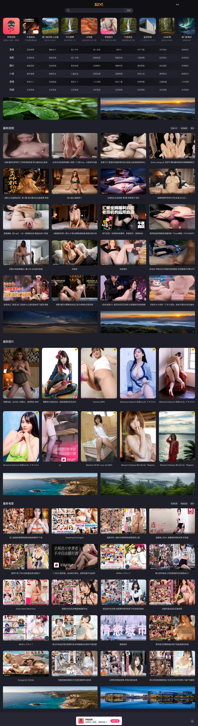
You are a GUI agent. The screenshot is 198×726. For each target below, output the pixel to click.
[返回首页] (192, 721)
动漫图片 (96, 65)
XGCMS (99, 4)
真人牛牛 (74, 49)
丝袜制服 (141, 82)
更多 (192, 128)
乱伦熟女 (163, 57)
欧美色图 (74, 65)
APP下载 (140, 49)
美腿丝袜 (118, 65)
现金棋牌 (30, 49)
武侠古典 (96, 73)
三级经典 (141, 57)
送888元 (185, 49)
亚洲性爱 (30, 57)
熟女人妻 (118, 82)
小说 (12, 73)
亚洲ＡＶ (30, 82)
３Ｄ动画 (96, 82)
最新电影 (8, 503)
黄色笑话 (163, 73)
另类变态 (185, 57)
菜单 (12, 49)
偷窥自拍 (30, 65)
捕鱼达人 (52, 49)
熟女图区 (163, 65)
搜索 (129, 10)
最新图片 (8, 341)
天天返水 (163, 49)
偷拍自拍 (52, 57)
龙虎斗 (119, 49)
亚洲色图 (52, 65)
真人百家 (96, 49)
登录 (177, 4)
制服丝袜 (118, 57)
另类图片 (185, 65)
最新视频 (8, 128)
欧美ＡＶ (74, 82)
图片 (12, 65)
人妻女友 (74, 73)
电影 (12, 57)
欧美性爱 (96, 57)
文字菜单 (30, 90)
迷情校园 (118, 73)
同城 (12, 89)
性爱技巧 (185, 73)
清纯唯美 (141, 65)
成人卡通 (74, 57)
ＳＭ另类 (185, 82)
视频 (12, 81)
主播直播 (163, 82)
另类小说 (141, 73)
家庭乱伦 (52, 73)
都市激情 (30, 73)
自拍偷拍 (52, 82)
